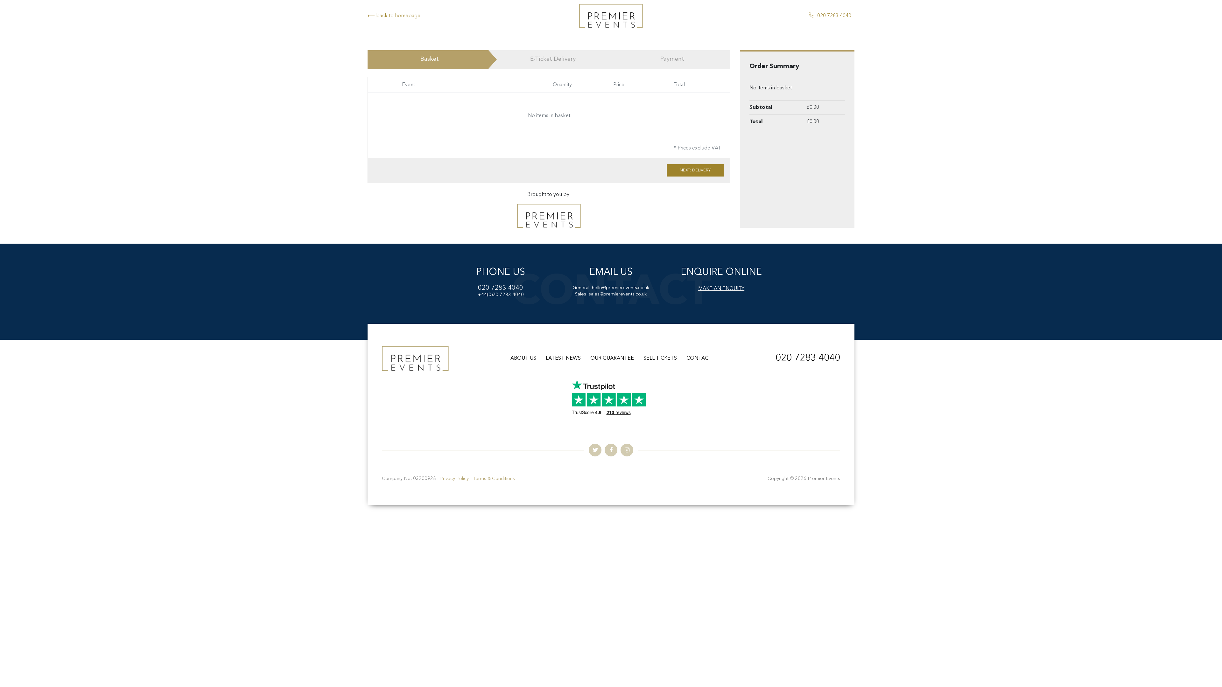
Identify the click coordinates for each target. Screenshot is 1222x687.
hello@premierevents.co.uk (620, 288)
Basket (429, 59)
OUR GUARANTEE (612, 358)
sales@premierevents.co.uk (618, 294)
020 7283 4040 (834, 15)
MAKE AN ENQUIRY (721, 288)
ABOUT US (523, 358)
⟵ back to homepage (394, 15)
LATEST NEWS (563, 358)
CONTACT (699, 358)
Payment (672, 59)
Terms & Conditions (494, 478)
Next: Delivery (695, 170)
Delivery (553, 59)
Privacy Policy (454, 478)
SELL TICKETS (660, 358)
